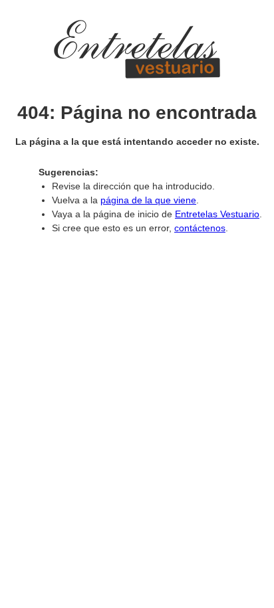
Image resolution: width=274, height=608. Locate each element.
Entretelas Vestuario (217, 214)
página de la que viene (148, 200)
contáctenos (199, 228)
